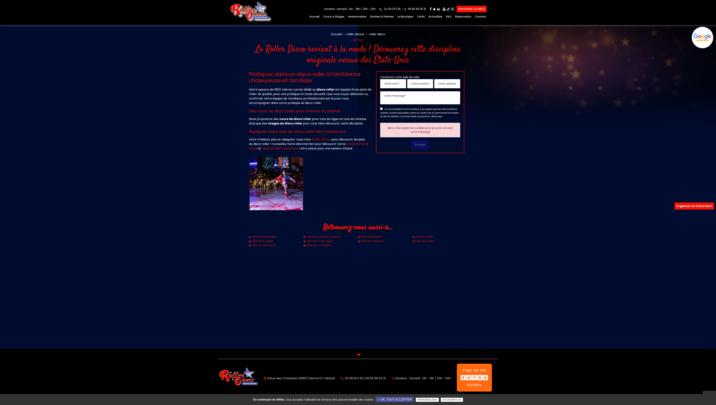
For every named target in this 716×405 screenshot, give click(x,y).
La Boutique (405, 16)
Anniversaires (357, 16)
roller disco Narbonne (264, 245)
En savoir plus (452, 399)
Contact (480, 16)
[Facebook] (430, 9)
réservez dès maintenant (280, 148)
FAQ (448, 16)
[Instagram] (452, 9)
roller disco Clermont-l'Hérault (323, 236)
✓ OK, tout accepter (394, 399)
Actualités (435, 16)
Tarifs (421, 16)
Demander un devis (472, 9)
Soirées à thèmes (382, 16)
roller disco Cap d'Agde (319, 241)
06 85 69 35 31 (416, 9)
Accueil (314, 16)
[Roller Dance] (249, 21)
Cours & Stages (333, 16)
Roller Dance (321, 139)
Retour (358, 40)
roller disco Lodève (262, 241)
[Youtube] (444, 9)
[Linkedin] (438, 9)
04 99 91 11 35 (392, 9)
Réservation (463, 16)
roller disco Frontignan (319, 245)
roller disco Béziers (371, 236)
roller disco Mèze (424, 241)
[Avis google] (702, 37)
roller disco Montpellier (264, 236)
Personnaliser (427, 399)
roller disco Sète (424, 236)
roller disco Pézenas (372, 241)
